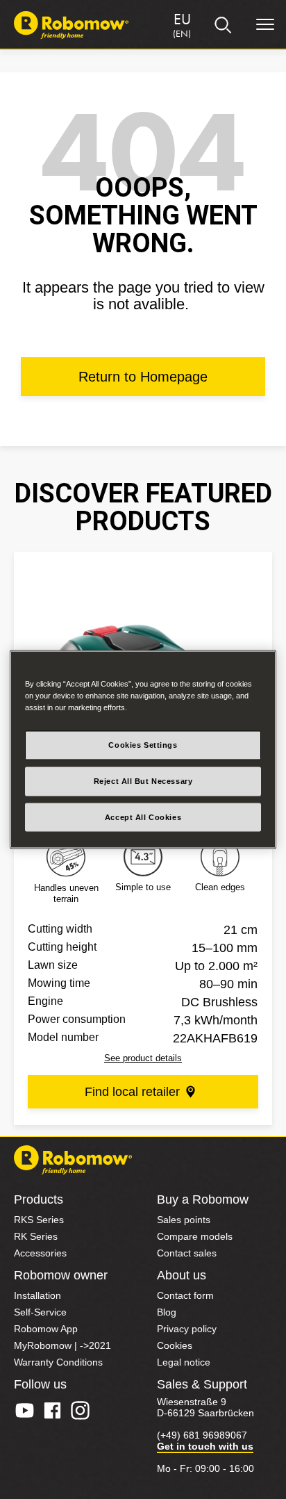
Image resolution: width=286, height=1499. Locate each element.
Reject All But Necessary (143, 780)
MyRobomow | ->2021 (62, 1345)
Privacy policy (187, 1328)
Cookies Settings (142, 744)
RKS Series (39, 1219)
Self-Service (40, 1312)
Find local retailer (132, 1092)
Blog (166, 1312)
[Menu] (265, 25)
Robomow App (46, 1328)
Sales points (183, 1219)
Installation (37, 1295)
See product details (143, 1058)
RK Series (36, 1236)
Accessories (40, 1253)
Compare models (195, 1236)
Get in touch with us (205, 1446)
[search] (223, 25)
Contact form (185, 1295)
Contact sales (187, 1253)
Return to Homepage (143, 376)
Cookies (174, 1345)
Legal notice (183, 1362)
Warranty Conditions (58, 1362)
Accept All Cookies (143, 816)
